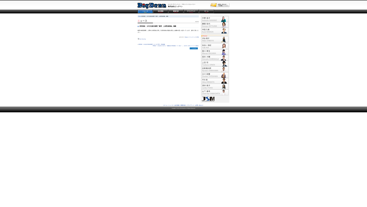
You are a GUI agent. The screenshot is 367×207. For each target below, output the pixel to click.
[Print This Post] (138, 39)
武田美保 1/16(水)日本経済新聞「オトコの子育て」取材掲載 (151, 44)
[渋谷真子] (215, 39)
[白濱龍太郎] (215, 69)
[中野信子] (215, 19)
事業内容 (183, 105)
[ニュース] (145, 11)
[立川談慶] (215, 75)
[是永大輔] (215, 58)
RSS (198, 37)
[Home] (206, 11)
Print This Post (142, 39)
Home (139, 16)
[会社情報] (160, 11)
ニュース (170, 105)
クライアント (190, 105)
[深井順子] (215, 87)
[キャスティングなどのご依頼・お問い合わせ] (219, 6)
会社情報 (176, 105)
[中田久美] (215, 31)
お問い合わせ (199, 105)
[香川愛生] (215, 52)
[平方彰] (215, 81)
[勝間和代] (215, 25)
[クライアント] (191, 11)
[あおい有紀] (215, 46)
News (186, 37)
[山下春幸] (215, 92)
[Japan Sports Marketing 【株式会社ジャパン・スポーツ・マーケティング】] (215, 99)
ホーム (165, 105)
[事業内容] (176, 11)
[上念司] (215, 64)
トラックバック (192, 37)
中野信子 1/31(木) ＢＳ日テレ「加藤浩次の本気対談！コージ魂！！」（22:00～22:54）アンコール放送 (175, 45)
